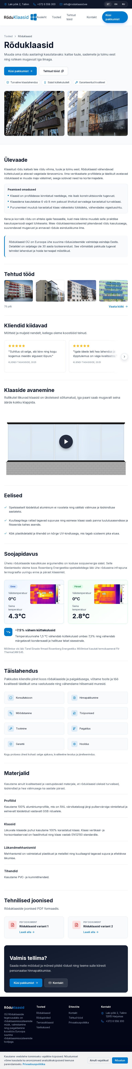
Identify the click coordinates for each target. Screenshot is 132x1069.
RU (123, 4)
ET (108, 4)
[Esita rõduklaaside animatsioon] (66, 442)
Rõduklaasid (43, 1012)
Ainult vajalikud (99, 1060)
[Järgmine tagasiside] (124, 356)
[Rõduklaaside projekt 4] (113, 291)
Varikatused (43, 1027)
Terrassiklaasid (44, 1022)
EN (115, 4)
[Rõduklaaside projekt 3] (81, 291)
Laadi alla (25, 932)
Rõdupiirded (43, 1017)
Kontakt (92, 17)
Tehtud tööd (71, 17)
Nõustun (120, 1060)
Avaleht (41, 17)
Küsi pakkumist (112, 17)
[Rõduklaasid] (20, 17)
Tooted (56, 17)
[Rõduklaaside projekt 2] (50, 291)
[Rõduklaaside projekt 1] (18, 291)
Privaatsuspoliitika (34, 1064)
